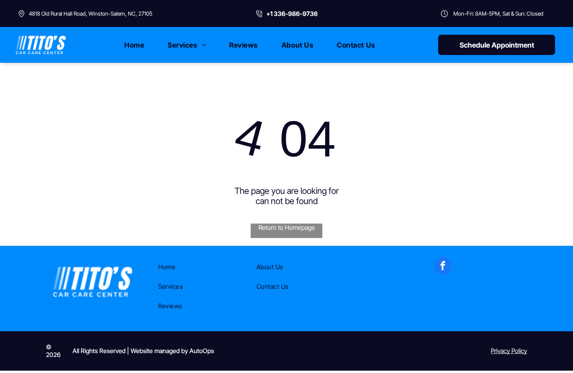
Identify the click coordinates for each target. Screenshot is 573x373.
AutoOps (201, 351)
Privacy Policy (509, 351)
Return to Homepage (286, 227)
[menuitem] (134, 45)
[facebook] (442, 266)
